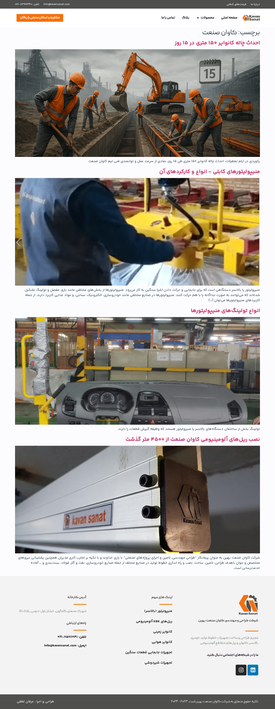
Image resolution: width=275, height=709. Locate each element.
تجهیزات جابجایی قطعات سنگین (148, 652)
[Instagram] (241, 670)
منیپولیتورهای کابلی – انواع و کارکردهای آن (209, 171)
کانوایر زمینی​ (162, 632)
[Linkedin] (253, 670)
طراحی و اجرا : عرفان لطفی (35, 701)
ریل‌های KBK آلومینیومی (154, 621)
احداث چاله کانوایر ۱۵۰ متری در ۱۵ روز (217, 43)
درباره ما (255, 4)
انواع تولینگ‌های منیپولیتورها (225, 311)
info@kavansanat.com (56, 4)
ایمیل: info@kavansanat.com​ (65, 645)
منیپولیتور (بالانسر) (158, 611)
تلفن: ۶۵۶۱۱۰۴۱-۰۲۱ (72, 637)
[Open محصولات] (198, 17)
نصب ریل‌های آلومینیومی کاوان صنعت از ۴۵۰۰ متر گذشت (192, 439)
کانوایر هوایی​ (162, 642)
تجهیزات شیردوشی (158, 663)
